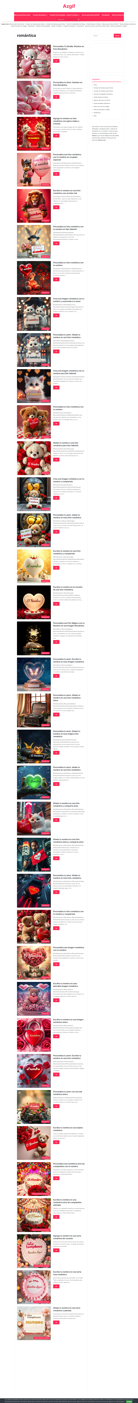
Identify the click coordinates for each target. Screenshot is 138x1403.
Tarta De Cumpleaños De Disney (75, 24)
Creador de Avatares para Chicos (55, 24)
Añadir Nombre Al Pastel (94, 24)
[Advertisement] (106, 58)
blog (95, 115)
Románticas (106, 15)
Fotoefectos (80, 26)
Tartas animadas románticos (128, 24)
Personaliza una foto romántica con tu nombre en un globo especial (67, 157)
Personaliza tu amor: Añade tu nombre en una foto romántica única (66, 698)
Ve (56, 61)
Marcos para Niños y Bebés (119, 26)
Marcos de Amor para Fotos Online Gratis (97, 26)
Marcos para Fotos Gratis (22, 15)
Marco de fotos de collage (120, 15)
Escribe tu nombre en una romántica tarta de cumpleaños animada (67, 1202)
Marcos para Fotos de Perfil (90, 15)
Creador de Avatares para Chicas (35, 24)
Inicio (9, 15)
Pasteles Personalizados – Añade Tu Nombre (64, 15)
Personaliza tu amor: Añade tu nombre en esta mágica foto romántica (66, 734)
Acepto (129, 1401)
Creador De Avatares (39, 15)
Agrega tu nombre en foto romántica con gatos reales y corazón (66, 121)
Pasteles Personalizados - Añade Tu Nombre (49, 26)
